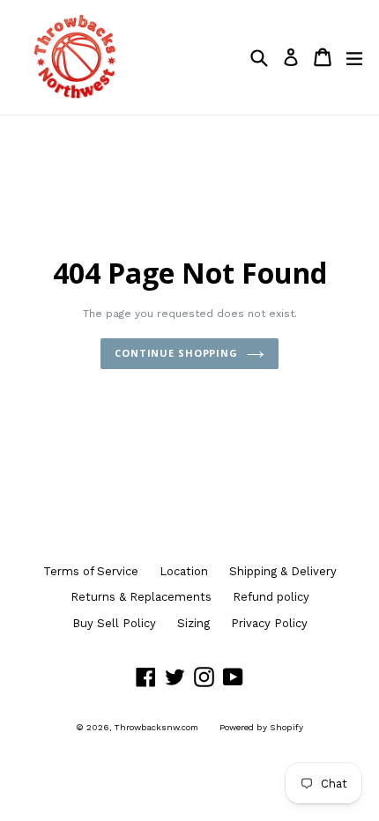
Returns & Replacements (141, 596)
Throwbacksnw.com (156, 727)
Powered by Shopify (261, 727)
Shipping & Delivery (283, 571)
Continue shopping (176, 352)
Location (184, 571)
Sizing (193, 623)
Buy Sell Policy (114, 623)
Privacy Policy (269, 623)
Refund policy (271, 596)
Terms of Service (90, 571)
